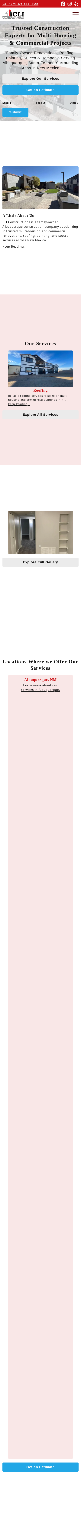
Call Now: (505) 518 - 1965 (20, 3)
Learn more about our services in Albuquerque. (40, 687)
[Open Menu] (76, 14)
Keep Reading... (14, 246)
